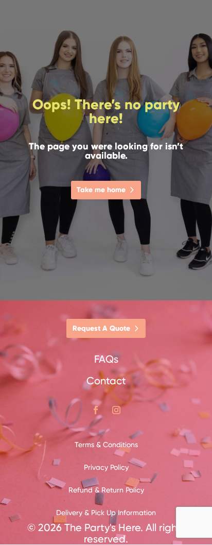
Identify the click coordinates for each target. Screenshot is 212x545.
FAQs (106, 359)
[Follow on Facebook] (95, 410)
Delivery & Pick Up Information (106, 512)
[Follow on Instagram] (116, 410)
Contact (106, 380)
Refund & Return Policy (106, 490)
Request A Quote (101, 328)
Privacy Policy (106, 467)
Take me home (101, 189)
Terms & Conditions (106, 444)
